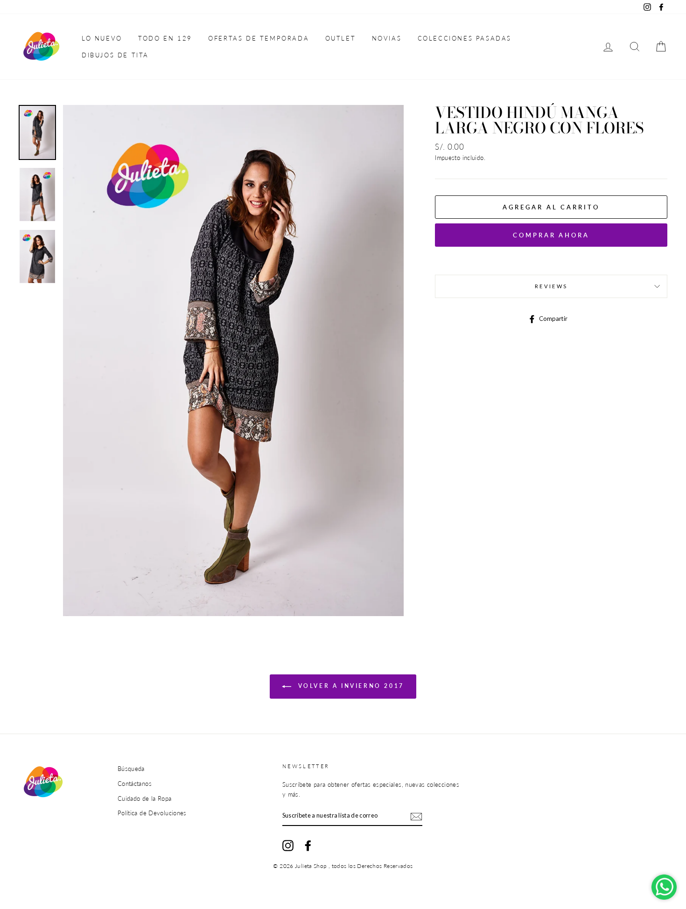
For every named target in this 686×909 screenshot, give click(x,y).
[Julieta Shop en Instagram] (288, 845)
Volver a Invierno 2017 (349, 686)
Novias (387, 38)
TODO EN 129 (165, 38)
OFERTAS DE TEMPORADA (258, 38)
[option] (233, 360)
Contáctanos (135, 783)
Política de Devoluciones (152, 813)
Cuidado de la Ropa (145, 798)
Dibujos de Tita (115, 55)
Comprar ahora (551, 235)
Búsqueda (131, 768)
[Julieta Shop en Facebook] (308, 845)
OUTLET (340, 38)
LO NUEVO (102, 38)
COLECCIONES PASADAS (464, 38)
